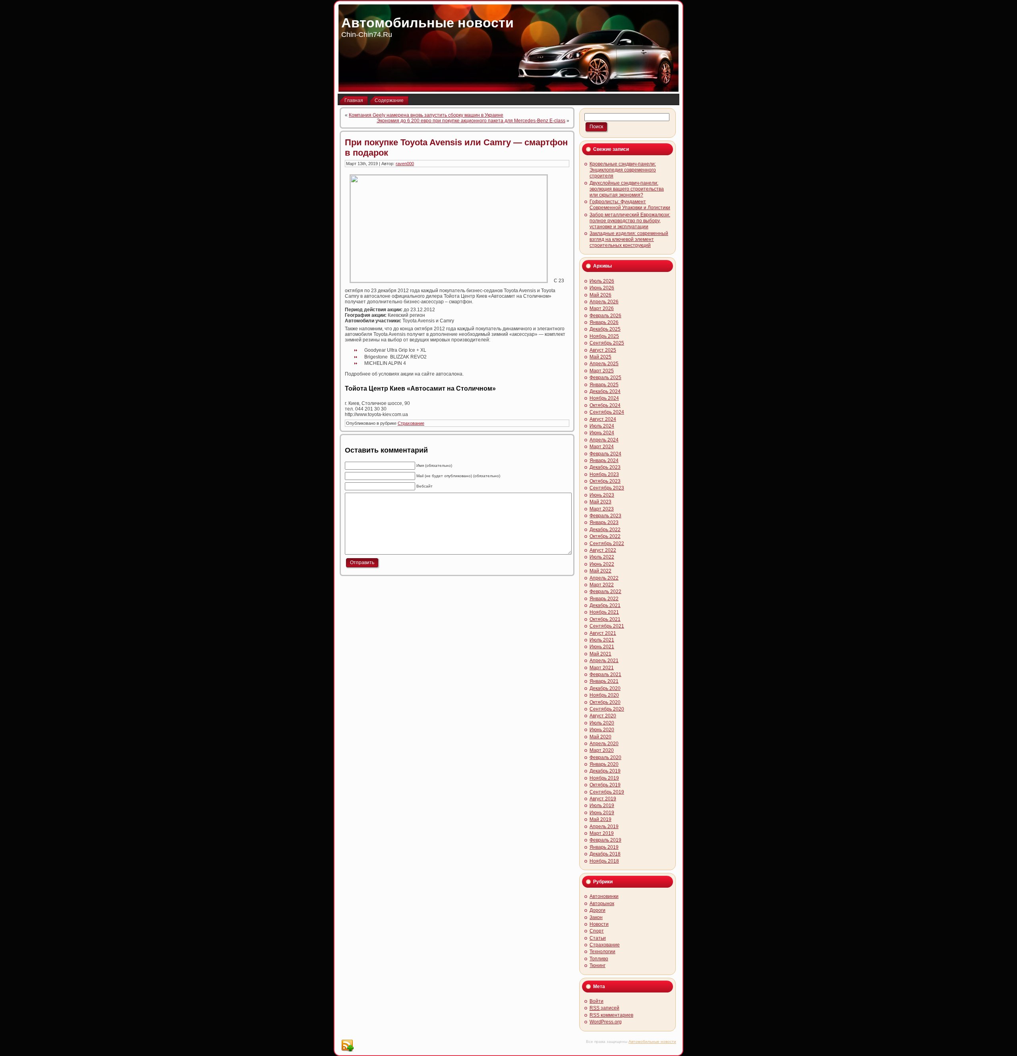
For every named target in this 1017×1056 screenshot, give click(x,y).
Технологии (602, 951)
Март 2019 (602, 833)
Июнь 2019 (602, 812)
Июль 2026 (602, 281)
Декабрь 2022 (605, 529)
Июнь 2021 (602, 646)
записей (604, 1008)
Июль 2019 (602, 805)
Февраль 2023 (605, 515)
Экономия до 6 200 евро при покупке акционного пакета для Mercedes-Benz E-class (471, 120)
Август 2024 (603, 419)
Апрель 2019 (604, 826)
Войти (596, 1001)
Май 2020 (600, 737)
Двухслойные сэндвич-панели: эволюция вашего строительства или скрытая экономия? (627, 189)
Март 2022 (602, 585)
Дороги (597, 910)
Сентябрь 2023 (607, 488)
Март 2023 (602, 509)
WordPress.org (606, 1022)
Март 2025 (602, 371)
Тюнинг (597, 965)
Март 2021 (602, 668)
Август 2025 (603, 350)
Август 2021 (603, 633)
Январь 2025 (604, 384)
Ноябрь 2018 (604, 861)
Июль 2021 (602, 640)
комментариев (611, 1015)
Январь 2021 (604, 681)
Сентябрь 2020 (607, 709)
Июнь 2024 (602, 433)
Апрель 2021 (604, 660)
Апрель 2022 (604, 578)
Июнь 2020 (602, 729)
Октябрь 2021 (605, 619)
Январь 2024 (604, 460)
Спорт (597, 931)
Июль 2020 (602, 723)
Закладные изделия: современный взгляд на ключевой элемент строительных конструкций (629, 239)
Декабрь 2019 (605, 771)
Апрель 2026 (604, 301)
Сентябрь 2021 (607, 626)
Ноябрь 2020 (604, 695)
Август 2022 (603, 550)
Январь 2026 (604, 322)
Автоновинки (604, 896)
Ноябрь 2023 (604, 474)
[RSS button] (347, 1045)
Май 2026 (600, 295)
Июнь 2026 (602, 288)
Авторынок (602, 903)
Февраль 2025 (605, 377)
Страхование (411, 423)
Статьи (598, 938)
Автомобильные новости (427, 22)
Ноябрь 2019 (604, 778)
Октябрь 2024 (605, 405)
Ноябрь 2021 (604, 612)
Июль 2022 (602, 557)
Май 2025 (600, 357)
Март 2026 (602, 308)
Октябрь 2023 (605, 481)
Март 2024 (602, 446)
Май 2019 (600, 819)
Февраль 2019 (605, 840)
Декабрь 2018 (605, 854)
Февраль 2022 (605, 591)
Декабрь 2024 (605, 391)
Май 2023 (600, 502)
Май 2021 (600, 654)
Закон (596, 917)
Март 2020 (602, 750)
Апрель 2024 (604, 440)
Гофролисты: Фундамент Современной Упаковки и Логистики (630, 204)
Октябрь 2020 (605, 702)
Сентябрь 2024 (607, 412)
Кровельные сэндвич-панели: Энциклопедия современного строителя (623, 170)
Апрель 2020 (604, 743)
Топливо (599, 959)
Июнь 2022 (602, 564)
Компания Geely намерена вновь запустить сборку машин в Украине (426, 115)
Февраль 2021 (605, 674)
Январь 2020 (604, 764)
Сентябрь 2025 (607, 343)
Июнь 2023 (602, 495)
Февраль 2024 (605, 454)
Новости (599, 924)
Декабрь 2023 (605, 467)
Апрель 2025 (604, 363)
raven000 (405, 163)
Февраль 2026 (605, 315)
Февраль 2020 (605, 757)
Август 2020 (603, 716)
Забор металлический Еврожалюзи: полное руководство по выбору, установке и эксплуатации (630, 220)
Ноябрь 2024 (604, 398)
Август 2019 (603, 799)
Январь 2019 (604, 847)
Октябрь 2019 (605, 785)
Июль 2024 (602, 426)
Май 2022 (600, 571)
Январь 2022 (604, 598)
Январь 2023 (604, 522)
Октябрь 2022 (605, 536)
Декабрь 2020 (605, 688)
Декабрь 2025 (605, 329)
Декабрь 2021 (605, 605)
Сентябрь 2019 (607, 792)
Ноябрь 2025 (604, 336)
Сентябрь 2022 (607, 543)
